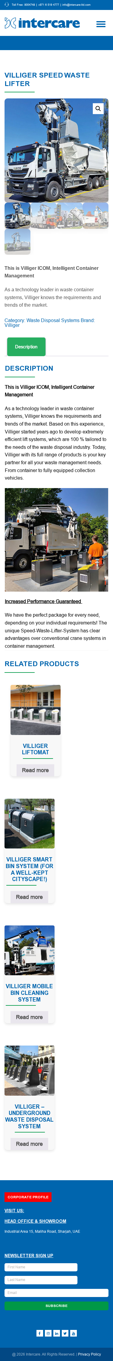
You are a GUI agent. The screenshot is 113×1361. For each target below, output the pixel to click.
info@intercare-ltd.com (76, 5)
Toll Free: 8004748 (23, 5)
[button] (98, 108)
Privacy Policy (89, 1354)
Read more (35, 770)
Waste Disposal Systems (53, 320)
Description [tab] (26, 346)
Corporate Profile (28, 1197)
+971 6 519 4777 (48, 5)
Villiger (12, 325)
